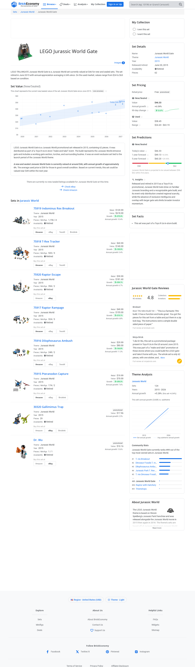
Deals (39, 630)
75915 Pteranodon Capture (51, 374)
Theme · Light (117, 600)
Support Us (99, 630)
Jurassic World (27, 12)
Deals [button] (66, 4)
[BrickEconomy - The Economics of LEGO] (25, 4)
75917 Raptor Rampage (49, 307)
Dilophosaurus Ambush (147, 466)
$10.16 (120, 446)
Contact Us (97, 625)
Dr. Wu (38, 440)
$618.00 (119, 213)
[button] (105, 91)
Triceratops (141, 489)
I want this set (104, 233)
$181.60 (119, 279)
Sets (15, 12)
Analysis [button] (82, 4)
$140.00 (119, 246)
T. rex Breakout (143, 459)
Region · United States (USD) (87, 600)
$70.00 (120, 378)
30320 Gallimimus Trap (48, 407)
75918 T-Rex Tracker (47, 241)
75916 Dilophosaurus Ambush (53, 340)
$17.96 (120, 413)
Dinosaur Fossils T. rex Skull (148, 463)
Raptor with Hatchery (146, 485)
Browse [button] (51, 4)
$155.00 (119, 312)
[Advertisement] (67, 27)
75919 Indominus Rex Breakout (54, 208)
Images (117, 62)
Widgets (155, 625)
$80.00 (120, 345)
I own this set (104, 228)
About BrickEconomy (97, 619)
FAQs (155, 619)
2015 (40, 216)
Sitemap (155, 630)
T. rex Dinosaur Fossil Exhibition (150, 474)
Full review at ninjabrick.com (144, 361)
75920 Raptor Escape (47, 274)
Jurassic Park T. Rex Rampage (150, 470)
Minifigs (39, 625)
